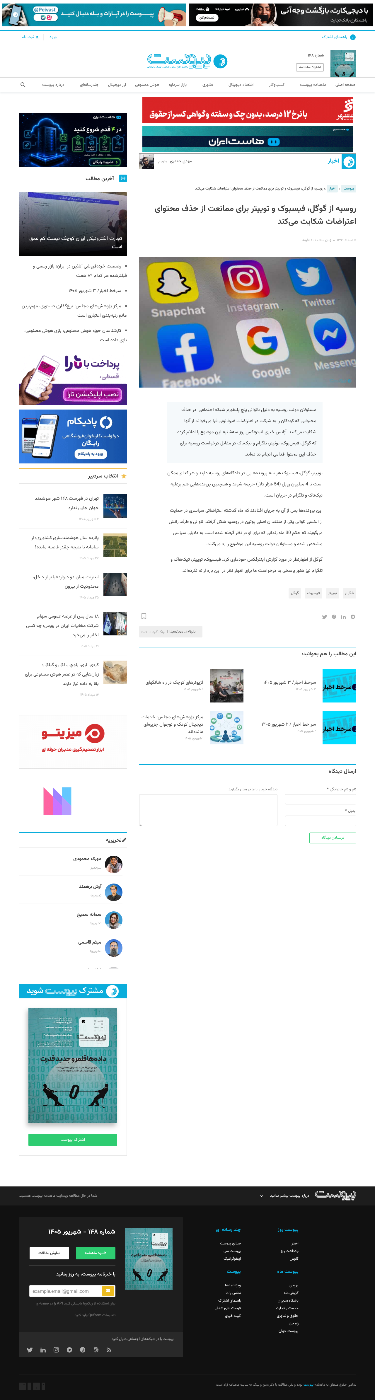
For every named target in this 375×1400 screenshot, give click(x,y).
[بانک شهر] (247, 110)
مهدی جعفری (175, 161)
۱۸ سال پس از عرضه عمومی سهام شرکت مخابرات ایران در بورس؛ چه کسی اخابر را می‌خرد (62, 626)
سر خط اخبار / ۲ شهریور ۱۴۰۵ (289, 724)
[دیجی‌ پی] (281, 15)
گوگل (295, 593)
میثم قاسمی (89, 942)
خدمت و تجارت (287, 1308)
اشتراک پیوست (73, 1140)
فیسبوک (313, 593)
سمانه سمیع (89, 914)
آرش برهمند (90, 887)
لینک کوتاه (157, 632)
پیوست (349, 188)
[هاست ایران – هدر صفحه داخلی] (247, 139)
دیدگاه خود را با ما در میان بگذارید (253, 789)
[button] (23, 85)
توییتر (332, 593)
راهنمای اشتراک (334, 37)
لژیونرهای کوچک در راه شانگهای (174, 682)
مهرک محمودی (87, 859)
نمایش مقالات (49, 1253)
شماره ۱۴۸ (316, 56)
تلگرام (349, 593)
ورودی (294, 1285)
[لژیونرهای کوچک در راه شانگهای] (226, 702)
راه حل (294, 1323)
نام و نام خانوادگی (343, 789)
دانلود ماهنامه (95, 1253)
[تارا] (73, 378)
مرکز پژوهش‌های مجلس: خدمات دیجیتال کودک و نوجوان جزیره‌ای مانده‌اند (172, 725)
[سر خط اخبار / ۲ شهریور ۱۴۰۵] (339, 743)
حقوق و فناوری (288, 1316)
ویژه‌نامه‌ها (233, 1285)
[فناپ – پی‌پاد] (73, 436)
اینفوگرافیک (232, 1259)
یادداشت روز (290, 1251)
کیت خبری (233, 1316)
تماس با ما (233, 1293)
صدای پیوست (230, 1243)
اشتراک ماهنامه (310, 67)
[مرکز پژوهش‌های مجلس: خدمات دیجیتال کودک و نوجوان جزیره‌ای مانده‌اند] (226, 743)
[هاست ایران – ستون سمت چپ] (73, 140)
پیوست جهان (289, 1331)
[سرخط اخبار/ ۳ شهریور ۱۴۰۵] (339, 702)
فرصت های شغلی (228, 1308)
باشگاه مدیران (288, 1301)
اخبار (333, 161)
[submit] (108, 1291)
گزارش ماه (291, 1293)
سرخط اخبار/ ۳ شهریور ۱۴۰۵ (289, 682)
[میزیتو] (73, 742)
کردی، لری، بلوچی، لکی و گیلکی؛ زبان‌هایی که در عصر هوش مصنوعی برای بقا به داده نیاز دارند (62, 674)
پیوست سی (232, 1251)
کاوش (294, 1259)
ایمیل (352, 811)
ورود (53, 37)
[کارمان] (73, 801)
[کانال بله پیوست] (94, 15)
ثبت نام (28, 37)
